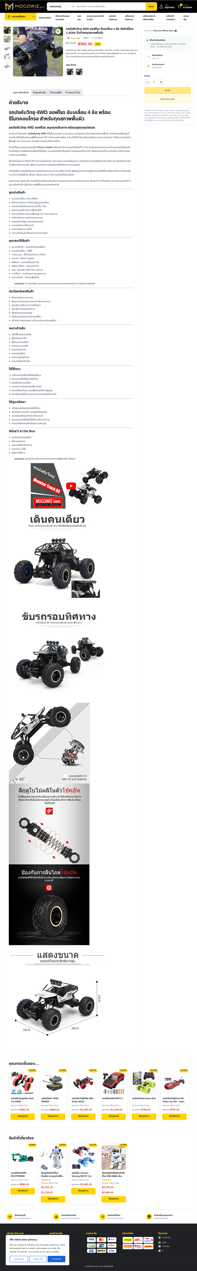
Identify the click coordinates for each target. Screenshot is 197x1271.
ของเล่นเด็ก (164, 115)
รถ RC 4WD (173, 115)
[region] (37, 1250)
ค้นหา (151, 6)
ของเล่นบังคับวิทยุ (181, 110)
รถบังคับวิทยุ (161, 118)
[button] (58, 31)
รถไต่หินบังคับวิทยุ (178, 120)
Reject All (38, 1258)
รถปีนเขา (157, 120)
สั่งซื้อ (167, 90)
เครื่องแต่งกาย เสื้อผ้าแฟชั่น (149, 18)
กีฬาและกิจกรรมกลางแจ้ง (63, 18)
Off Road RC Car (155, 113)
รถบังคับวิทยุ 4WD (173, 118)
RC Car (164, 113)
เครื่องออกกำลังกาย (129, 18)
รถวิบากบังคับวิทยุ (166, 120)
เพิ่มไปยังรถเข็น (167, 99)
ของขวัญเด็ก (155, 115)
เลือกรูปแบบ (22, 1116)
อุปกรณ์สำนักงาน (113, 18)
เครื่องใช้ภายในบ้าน (170, 18)
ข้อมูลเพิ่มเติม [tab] (39, 92)
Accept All (56, 1258)
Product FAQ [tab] (73, 92)
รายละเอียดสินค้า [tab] (21, 92)
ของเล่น (79, 18)
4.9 (68, 38)
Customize (19, 1258)
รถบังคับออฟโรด (185, 118)
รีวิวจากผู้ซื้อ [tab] (56, 92)
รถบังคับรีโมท (152, 118)
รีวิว (86, 38)
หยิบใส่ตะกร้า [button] (174, 1116)
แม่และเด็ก (186, 18)
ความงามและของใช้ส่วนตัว (95, 18)
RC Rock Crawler (174, 113)
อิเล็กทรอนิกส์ (45, 17)
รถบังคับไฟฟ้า (148, 120)
